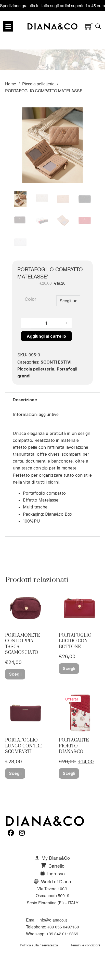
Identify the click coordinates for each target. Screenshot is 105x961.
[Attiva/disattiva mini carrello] (89, 26)
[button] (86, 111)
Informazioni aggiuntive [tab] (36, 414)
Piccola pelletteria (38, 84)
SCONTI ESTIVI (56, 362)
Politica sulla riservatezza (39, 945)
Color (30, 299)
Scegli (15, 674)
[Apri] (8, 26)
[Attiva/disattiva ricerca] (98, 26)
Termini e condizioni (85, 945)
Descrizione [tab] (25, 399)
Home (10, 84)
